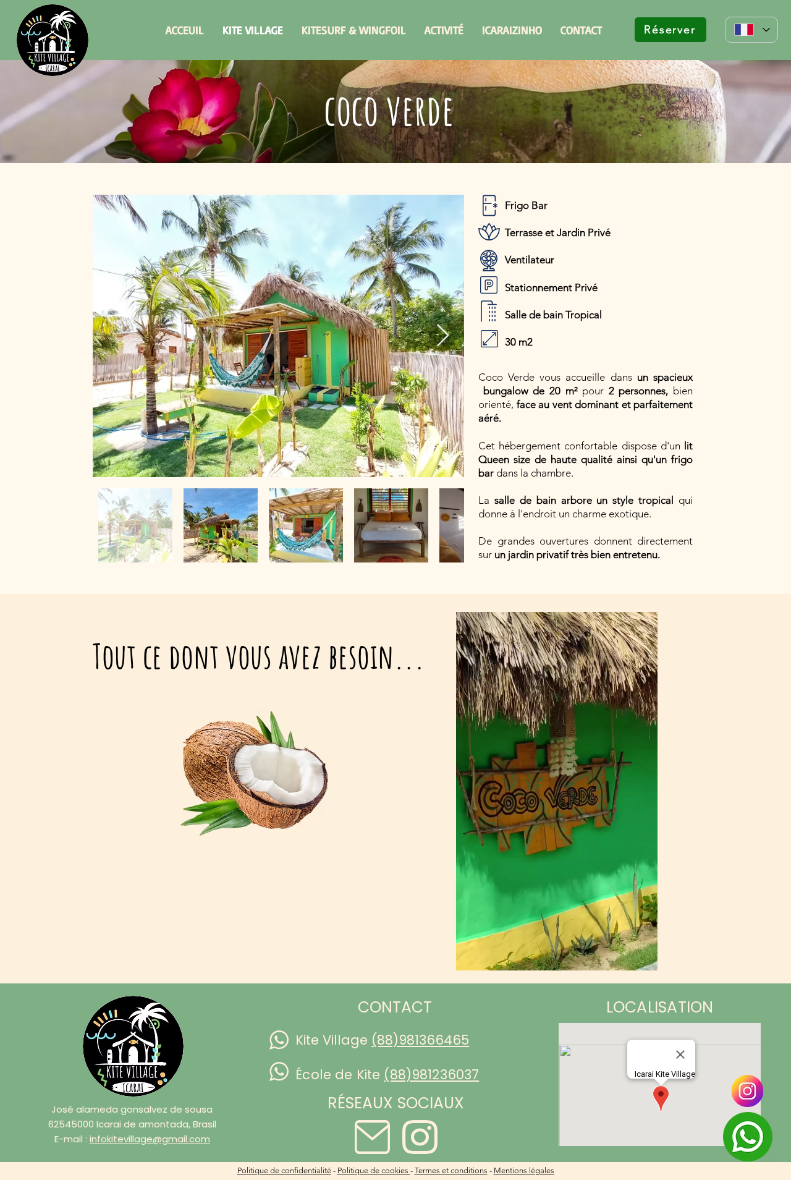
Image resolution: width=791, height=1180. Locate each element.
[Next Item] (443, 336)
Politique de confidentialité (284, 1170)
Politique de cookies (373, 1170)
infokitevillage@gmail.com (150, 1138)
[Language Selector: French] (751, 30)
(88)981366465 (420, 1040)
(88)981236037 (431, 1075)
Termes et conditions (451, 1170)
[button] (642, 956)
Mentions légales (524, 1170)
